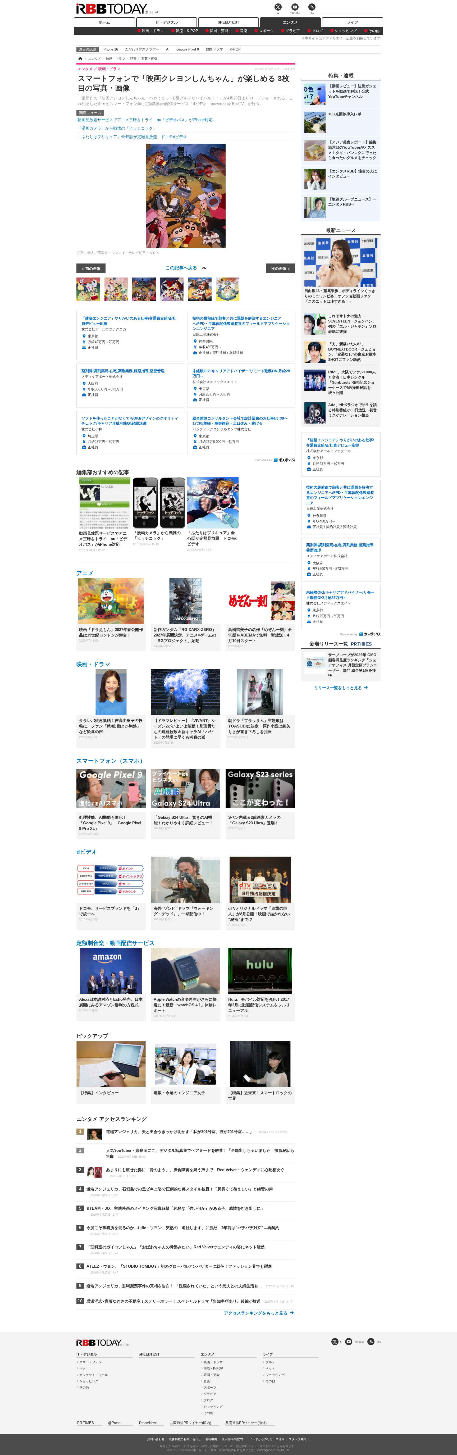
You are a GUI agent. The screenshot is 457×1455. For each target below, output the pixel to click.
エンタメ (290, 22)
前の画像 (92, 268)
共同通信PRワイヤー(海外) (246, 1423)
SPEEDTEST (228, 22)
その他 (374, 31)
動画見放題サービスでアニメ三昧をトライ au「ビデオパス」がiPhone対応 (145, 119)
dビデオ (86, 852)
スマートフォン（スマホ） (110, 761)
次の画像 (278, 268)
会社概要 (211, 1439)
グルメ (270, 1362)
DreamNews (148, 1423)
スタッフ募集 (297, 1439)
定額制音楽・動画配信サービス (115, 943)
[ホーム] (79, 59)
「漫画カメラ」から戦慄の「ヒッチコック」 (117, 128)
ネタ (82, 1368)
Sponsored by (263, 459)
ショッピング (346, 31)
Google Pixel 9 (187, 49)
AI (168, 49)
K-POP (235, 49)
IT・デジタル (167, 22)
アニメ (85, 573)
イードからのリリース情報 (266, 1439)
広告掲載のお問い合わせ (185, 1439)
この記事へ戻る (186, 267)
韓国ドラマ (214, 49)
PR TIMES (85, 1423)
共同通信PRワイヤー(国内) (190, 1423)
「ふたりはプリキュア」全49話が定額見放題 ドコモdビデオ (132, 136)
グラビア (292, 31)
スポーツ (266, 31)
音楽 (243, 31)
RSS (379, 1342)
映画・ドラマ (153, 31)
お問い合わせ (155, 1439)
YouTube (359, 1342)
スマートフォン (90, 1362)
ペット (270, 1368)
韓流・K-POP (187, 31)
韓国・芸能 (219, 31)
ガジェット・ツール (93, 1375)
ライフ (352, 22)
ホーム (104, 22)
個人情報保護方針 (233, 1439)
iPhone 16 (110, 49)
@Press (114, 1423)
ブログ (317, 31)
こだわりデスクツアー (142, 49)
